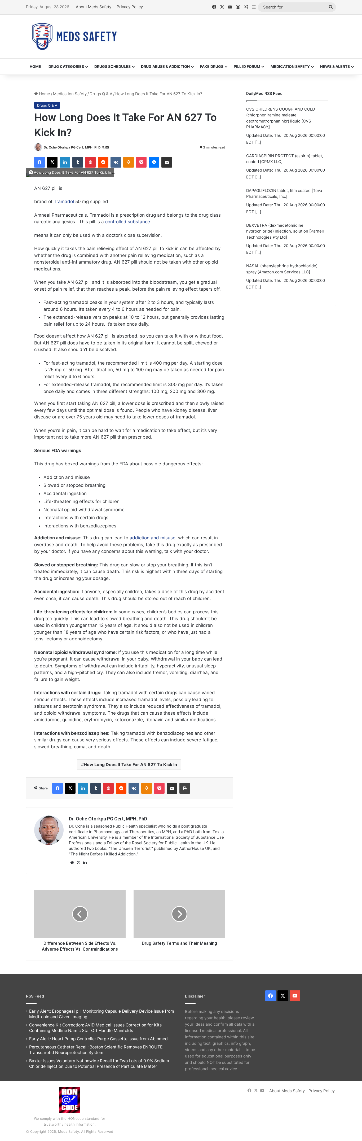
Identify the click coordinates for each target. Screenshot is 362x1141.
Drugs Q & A (101, 93)
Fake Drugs (211, 66)
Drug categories (66, 66)
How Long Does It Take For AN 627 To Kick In (130, 764)
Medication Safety (290, 66)
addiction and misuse (152, 537)
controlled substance (127, 221)
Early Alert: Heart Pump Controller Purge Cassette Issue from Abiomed (98, 1038)
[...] (258, 142)
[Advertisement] (234, 32)
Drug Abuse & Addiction (165, 66)
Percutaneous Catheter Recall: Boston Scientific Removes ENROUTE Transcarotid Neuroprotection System (95, 1049)
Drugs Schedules (112, 66)
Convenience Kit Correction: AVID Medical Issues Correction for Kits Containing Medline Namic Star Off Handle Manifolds (95, 1027)
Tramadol (64, 201)
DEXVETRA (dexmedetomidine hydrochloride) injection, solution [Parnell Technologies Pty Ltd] (285, 231)
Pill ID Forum (247, 66)
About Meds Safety (93, 6)
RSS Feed (35, 996)
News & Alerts (335, 66)
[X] (78, 862)
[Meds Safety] (74, 36)
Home (35, 66)
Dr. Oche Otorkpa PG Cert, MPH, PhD (72, 147)
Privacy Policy (130, 6)
